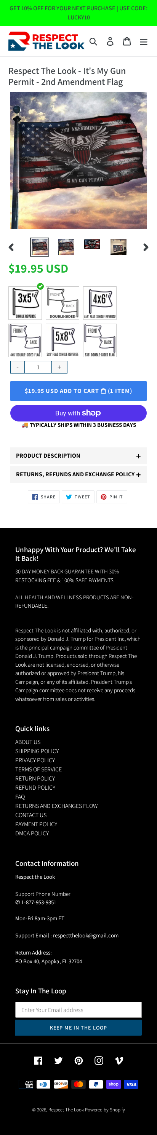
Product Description (78, 456)
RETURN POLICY (35, 778)
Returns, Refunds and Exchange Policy (78, 474)
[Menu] (143, 41)
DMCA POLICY (32, 833)
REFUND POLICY (35, 788)
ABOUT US (27, 742)
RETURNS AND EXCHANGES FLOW (56, 806)
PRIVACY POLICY (35, 760)
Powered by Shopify (105, 1109)
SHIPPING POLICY (37, 751)
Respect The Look (66, 1109)
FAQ (20, 797)
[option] (40, 247)
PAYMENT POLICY (36, 824)
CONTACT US (30, 815)
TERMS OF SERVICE (38, 769)
